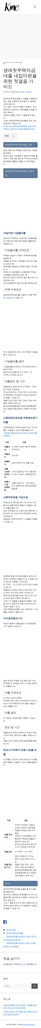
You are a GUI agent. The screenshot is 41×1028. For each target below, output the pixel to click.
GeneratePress (29, 1024)
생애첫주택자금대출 (14, 933)
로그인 (24, 964)
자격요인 (9, 298)
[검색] (34, 986)
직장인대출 (11, 930)
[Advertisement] (20, 35)
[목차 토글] (12, 136)
